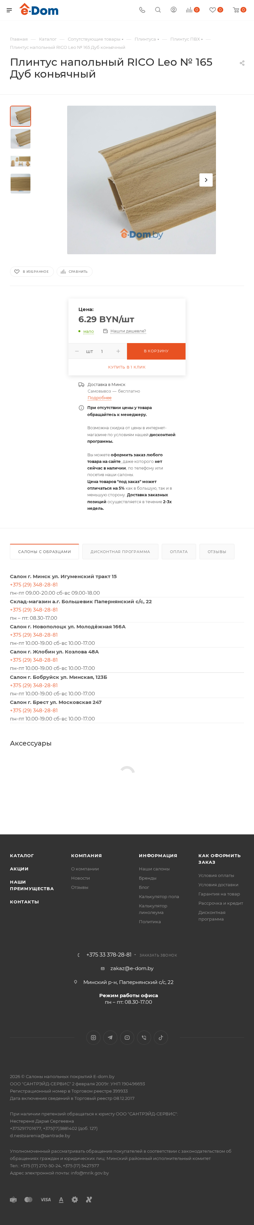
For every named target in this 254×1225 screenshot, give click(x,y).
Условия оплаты (216, 875)
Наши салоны (154, 868)
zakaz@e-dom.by (131, 968)
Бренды (147, 878)
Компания (86, 855)
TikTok (161, 1038)
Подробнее (99, 397)
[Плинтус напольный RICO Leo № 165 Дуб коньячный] (141, 180)
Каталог (22, 855)
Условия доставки (218, 884)
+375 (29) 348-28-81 (34, 584)
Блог (144, 887)
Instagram (93, 1038)
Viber (144, 1038)
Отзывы (217, 551)
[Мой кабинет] (174, 10)
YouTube (127, 1038)
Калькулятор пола (159, 896)
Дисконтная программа (120, 551)
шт (89, 351)
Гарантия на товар (219, 893)
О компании (85, 868)
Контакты (24, 901)
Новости (80, 878)
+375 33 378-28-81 (109, 955)
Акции (19, 868)
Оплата (179, 551)
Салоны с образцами (44, 551)
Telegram (110, 1038)
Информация (158, 855)
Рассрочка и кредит (220, 903)
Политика (150, 921)
